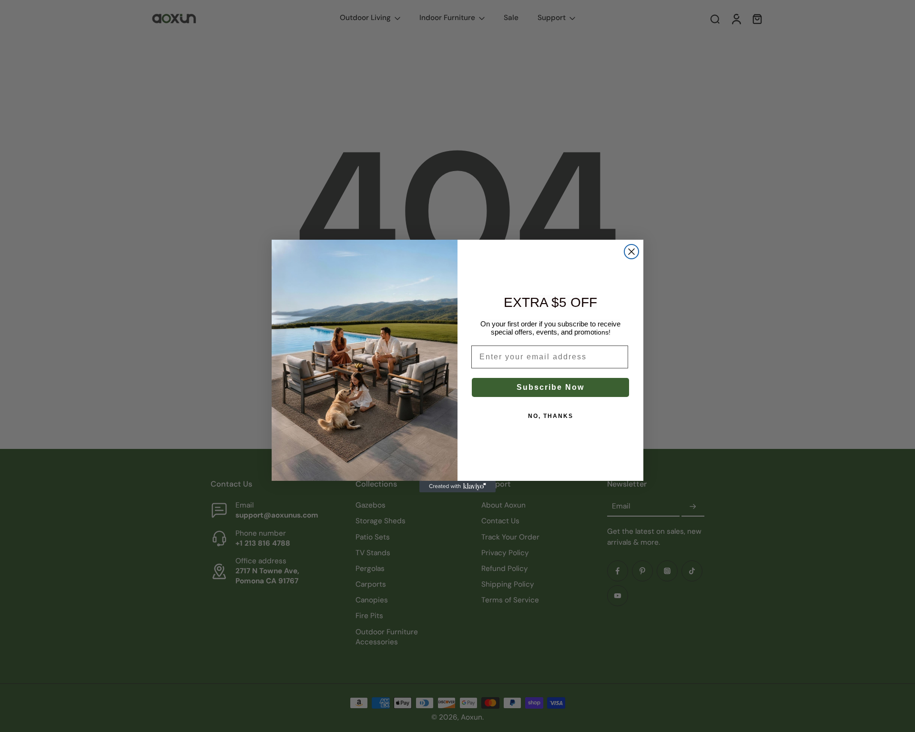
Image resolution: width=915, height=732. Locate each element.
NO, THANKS (550, 416)
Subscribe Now (550, 387)
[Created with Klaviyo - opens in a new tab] (457, 486)
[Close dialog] (631, 251)
